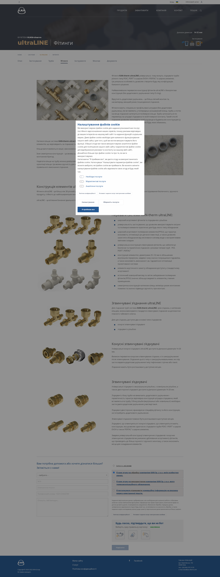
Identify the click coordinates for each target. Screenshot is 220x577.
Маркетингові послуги (96, 181)
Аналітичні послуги (94, 186)
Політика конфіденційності (87, 193)
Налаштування (88, 202)
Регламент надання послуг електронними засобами (115, 193)
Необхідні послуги (94, 176)
